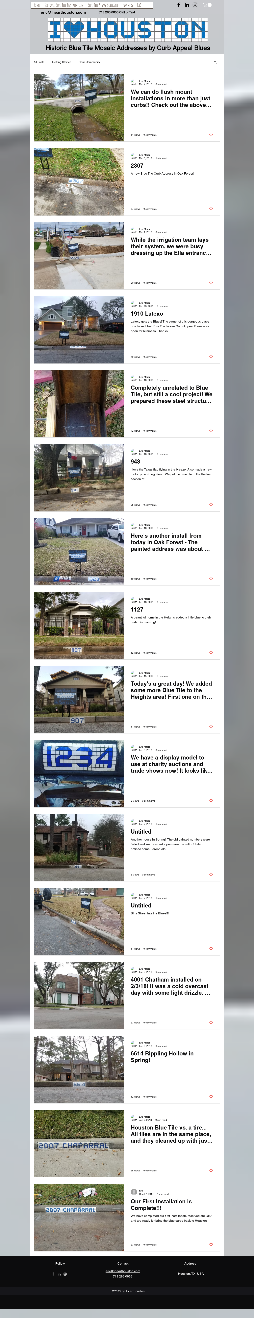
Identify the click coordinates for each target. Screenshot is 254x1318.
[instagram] (195, 5)
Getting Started (61, 62)
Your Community (89, 62)
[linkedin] (187, 5)
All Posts (39, 62)
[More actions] (212, 82)
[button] (208, 5)
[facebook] (179, 5)
